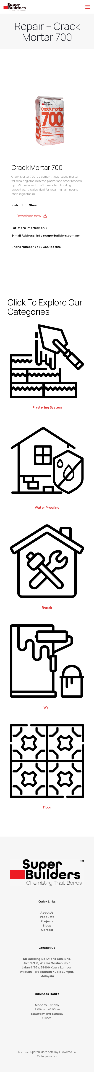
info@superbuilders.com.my (58, 235)
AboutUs (47, 912)
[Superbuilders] (14, 6)
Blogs (47, 925)
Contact (47, 930)
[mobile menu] (88, 7)
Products (47, 917)
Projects (47, 921)
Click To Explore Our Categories (45, 307)
